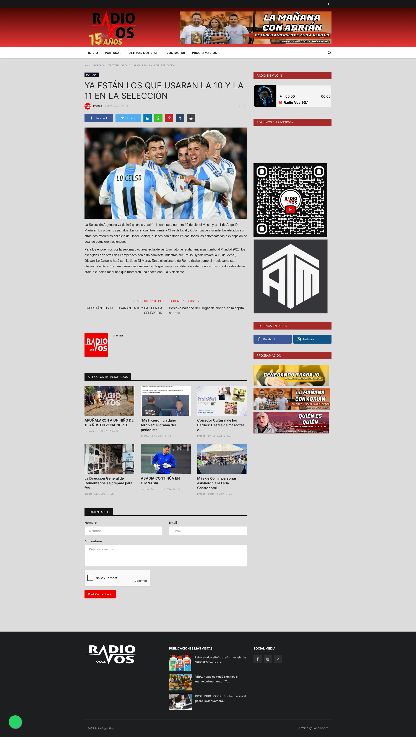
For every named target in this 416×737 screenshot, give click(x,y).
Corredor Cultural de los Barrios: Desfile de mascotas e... (221, 425)
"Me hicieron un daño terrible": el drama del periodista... (158, 425)
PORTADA (99, 65)
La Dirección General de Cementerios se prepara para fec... (108, 483)
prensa (97, 105)
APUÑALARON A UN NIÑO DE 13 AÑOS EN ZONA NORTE (109, 422)
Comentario (93, 541)
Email (173, 522)
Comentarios (99, 512)
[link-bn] (256, 27)
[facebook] (258, 659)
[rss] (278, 659)
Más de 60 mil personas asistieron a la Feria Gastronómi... (217, 483)
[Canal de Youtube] (291, 276)
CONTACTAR (176, 53)
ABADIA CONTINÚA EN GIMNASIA (160, 480)
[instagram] (268, 659)
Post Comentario (100, 594)
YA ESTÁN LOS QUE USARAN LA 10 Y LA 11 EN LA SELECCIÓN (124, 310)
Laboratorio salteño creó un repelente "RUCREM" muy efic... (220, 660)
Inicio (93, 53)
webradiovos (91, 431)
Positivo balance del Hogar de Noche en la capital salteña (207, 310)
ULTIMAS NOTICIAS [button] (143, 53)
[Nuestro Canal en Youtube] (290, 200)
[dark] (329, 4)
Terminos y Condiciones (312, 728)
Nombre (90, 522)
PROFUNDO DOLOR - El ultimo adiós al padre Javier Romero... (220, 698)
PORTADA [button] (112, 53)
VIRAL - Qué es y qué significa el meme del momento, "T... (216, 679)
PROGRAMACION (204, 53)
